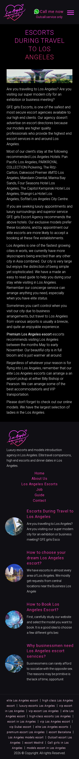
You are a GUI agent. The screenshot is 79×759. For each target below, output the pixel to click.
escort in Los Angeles (21, 721)
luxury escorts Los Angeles (37, 705)
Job (39, 489)
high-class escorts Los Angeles (50, 716)
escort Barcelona (60, 732)
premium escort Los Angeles (26, 732)
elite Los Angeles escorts (26, 373)
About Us (39, 478)
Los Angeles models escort (26, 737)
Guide (40, 495)
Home (39, 473)
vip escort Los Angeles (44, 711)
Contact (39, 500)
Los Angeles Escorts (39, 484)
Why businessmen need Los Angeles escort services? (50, 651)
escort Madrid (34, 742)
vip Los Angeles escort (55, 721)
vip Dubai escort (20, 726)
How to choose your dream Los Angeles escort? (46, 558)
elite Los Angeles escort (22, 700)
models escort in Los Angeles (46, 748)
